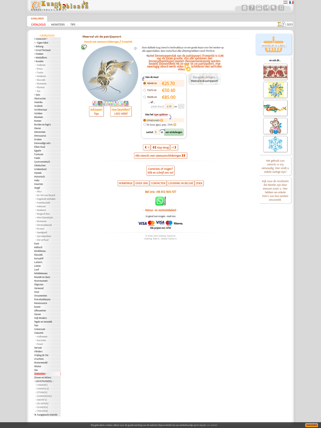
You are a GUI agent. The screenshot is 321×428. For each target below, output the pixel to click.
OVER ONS (141, 183)
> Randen (38, 61)
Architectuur (40, 109)
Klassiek (41, 79)
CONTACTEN (158, 183)
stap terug (163, 147)
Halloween (42, 336)
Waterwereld (40, 362)
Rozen (37, 306)
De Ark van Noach (46, 195)
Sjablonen (37, 18)
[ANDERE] (42, 385)
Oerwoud (38, 288)
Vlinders (38, 351)
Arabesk (38, 106)
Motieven (41, 83)
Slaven (37, 314)
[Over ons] (251, 10)
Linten (37, 265)
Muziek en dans (42, 277)
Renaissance (40, 303)
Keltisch (38, 247)
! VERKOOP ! (40, 39)
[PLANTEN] (42, 403)
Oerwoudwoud (44, 225)
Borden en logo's (42, 124)
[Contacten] (258, 10)
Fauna (40, 72)
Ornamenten (40, 295)
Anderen (41, 65)
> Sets (37, 94)
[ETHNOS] (42, 392)
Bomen (37, 120)
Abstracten (40, 98)
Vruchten (39, 358)
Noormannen (41, 280)
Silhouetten (40, 310)
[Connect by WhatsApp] (160, 204)
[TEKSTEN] (42, 411)
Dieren (37, 128)
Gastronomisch (42, 161)
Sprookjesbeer (44, 236)
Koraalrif (38, 258)
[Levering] (266, 10)
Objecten (38, 284)
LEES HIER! (121, 113)
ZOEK (199, 183)
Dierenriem (39, 132)
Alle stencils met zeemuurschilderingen (158, 155)
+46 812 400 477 (166, 191)
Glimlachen (40, 165)
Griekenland (40, 169)
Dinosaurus (40, 135)
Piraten (40, 228)
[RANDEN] (42, 407)
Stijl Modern (40, 318)
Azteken (38, 113)
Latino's (38, 262)
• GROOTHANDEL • (44, 381)
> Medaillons (40, 57)
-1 (148, 147)
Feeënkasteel (43, 202)
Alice (39, 191)
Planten (41, 87)
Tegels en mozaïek (43, 321)
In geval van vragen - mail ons (161, 216)
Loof (36, 269)
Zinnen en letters (42, 377)
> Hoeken (38, 53)
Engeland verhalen (46, 199)
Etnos (40, 68)
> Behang (38, 46)
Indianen (41, 206)
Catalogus (38, 24)
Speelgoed (42, 232)
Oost (36, 292)
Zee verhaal (42, 239)
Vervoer (38, 347)
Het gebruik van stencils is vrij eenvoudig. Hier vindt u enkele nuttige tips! (275, 166)
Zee (38, 91)
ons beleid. (212, 425)
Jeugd (37, 187)
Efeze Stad (39, 146)
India (36, 180)
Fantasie (38, 154)
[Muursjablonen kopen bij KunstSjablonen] (244, 10)
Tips (72, 24)
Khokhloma (40, 251)
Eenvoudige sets (42, 143)
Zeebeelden (40, 373)
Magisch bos (43, 213)
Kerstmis (41, 340)
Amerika (38, 102)
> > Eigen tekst (41, 42)
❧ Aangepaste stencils (45, 414)
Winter (37, 366)
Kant (36, 243)
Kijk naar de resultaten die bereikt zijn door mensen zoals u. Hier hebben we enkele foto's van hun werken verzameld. (275, 190)
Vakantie (38, 332)
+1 (172, 147)
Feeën (37, 158)
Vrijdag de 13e (41, 355)
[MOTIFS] (42, 399)
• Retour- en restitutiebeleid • (161, 210)
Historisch (39, 176)
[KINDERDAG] (44, 396)
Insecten (38, 184)
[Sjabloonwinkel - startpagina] (59, 10)
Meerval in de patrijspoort (204, 80)
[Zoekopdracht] (273, 10)
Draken (38, 139)
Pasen (40, 344)
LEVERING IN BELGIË (180, 183)
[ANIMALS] (43, 388)
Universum (39, 329)
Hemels (38, 172)
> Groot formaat (42, 50)
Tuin (36, 325)
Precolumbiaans (42, 299)
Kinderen (41, 76)
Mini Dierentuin (45, 217)
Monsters (58, 24)
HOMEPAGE (126, 183)
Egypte (37, 150)
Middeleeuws (41, 273)
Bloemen (38, 117)
